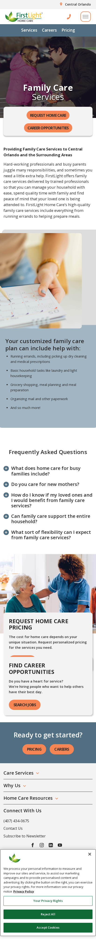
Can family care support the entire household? (50, 518)
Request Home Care (48, 115)
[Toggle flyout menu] (85, 16)
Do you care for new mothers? (45, 484)
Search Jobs (25, 704)
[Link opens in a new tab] (32, 845)
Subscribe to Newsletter (24, 836)
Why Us (12, 785)
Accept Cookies (48, 927)
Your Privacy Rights (47, 901)
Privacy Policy (23, 891)
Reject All (48, 914)
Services (29, 30)
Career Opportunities (48, 127)
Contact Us (13, 828)
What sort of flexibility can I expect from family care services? (51, 534)
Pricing (68, 30)
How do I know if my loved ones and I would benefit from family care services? (52, 500)
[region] (48, 892)
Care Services (18, 773)
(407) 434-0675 (16, 820)
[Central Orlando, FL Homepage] (24, 16)
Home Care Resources (28, 798)
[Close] (90, 854)
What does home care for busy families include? (46, 470)
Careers (49, 30)
